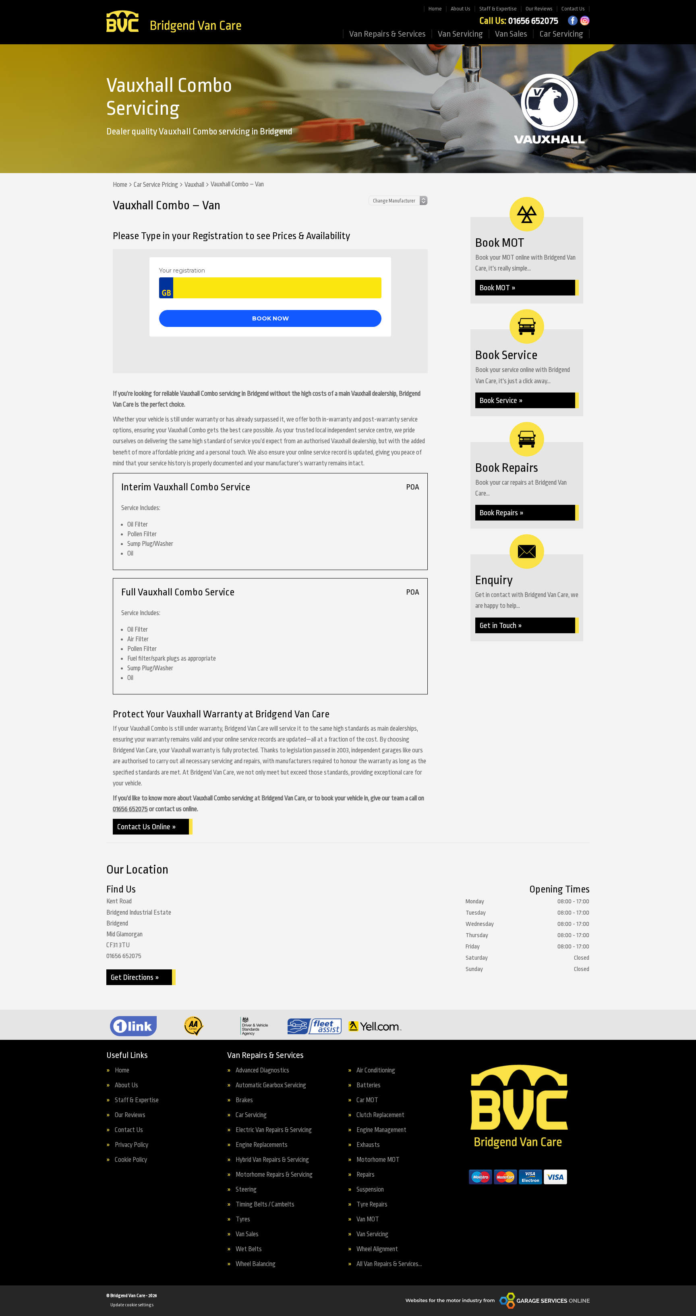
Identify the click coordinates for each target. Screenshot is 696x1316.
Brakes (244, 1100)
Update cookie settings (131, 1305)
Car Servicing (561, 33)
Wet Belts (249, 1249)
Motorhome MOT (378, 1160)
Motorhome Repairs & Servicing (274, 1174)
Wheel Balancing (256, 1264)
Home (435, 9)
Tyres (243, 1219)
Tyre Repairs (371, 1204)
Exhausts (368, 1145)
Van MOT (367, 1219)
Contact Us (573, 9)
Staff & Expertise (498, 9)
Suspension (370, 1189)
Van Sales (511, 33)
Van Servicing (460, 33)
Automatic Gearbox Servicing (271, 1085)
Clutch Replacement (380, 1115)
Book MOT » (498, 287)
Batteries (368, 1085)
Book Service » (501, 400)
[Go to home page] (173, 22)
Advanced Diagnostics (262, 1070)
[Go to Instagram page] (585, 20)
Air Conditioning (375, 1070)
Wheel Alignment (377, 1249)
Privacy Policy (131, 1145)
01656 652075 (518, 21)
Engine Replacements (262, 1145)
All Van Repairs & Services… (389, 1264)
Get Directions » (135, 977)
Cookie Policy (131, 1160)
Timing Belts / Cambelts (265, 1204)
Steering (246, 1189)
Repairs (365, 1174)
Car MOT (367, 1100)
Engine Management (381, 1130)
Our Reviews (539, 9)
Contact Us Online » (146, 826)
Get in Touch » (501, 625)
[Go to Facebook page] (573, 20)
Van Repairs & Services (387, 33)
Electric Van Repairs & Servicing (274, 1130)
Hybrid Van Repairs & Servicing (272, 1160)
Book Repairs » (502, 512)
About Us (460, 9)
